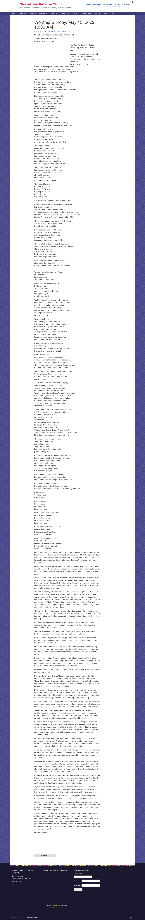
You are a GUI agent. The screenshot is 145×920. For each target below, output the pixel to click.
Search (88, 4)
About (22, 13)
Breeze (117, 4)
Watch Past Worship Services (109, 6)
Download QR (45, 855)
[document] (72, 439)
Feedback (111, 918)
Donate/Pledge (108, 13)
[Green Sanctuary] (128, 903)
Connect (64, 13)
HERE (55, 39)
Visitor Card (86, 13)
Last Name (78, 885)
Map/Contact (108, 4)
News (32, 13)
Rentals (97, 13)
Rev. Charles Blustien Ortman (62, 31)
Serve (74, 13)
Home (14, 13)
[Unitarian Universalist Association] (119, 880)
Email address (79, 874)
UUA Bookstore (122, 918)
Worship (42, 13)
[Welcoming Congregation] (113, 903)
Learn (53, 13)
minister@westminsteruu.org (56, 908)
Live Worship (127, 4)
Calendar (97, 4)
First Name (78, 881)
